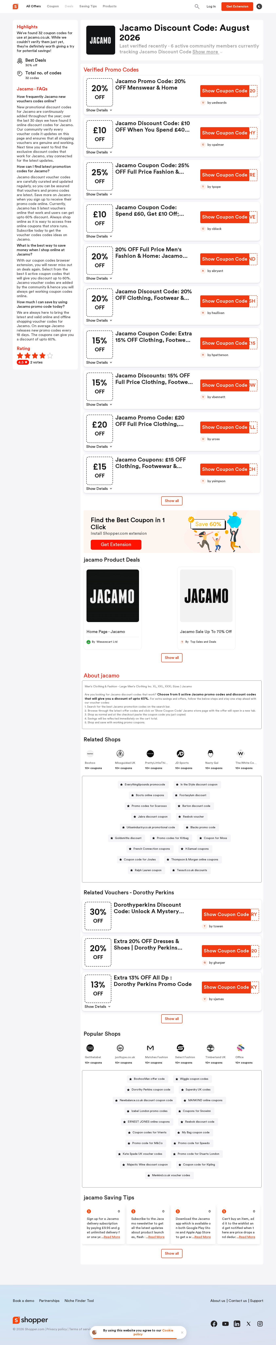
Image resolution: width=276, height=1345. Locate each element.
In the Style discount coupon (198, 784)
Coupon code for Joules (140, 859)
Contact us (238, 1301)
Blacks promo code (202, 827)
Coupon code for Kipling (199, 1164)
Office (239, 1057)
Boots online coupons (150, 795)
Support (256, 1301)
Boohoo (90, 763)
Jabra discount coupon (152, 816)
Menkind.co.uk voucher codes (171, 1175)
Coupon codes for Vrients (149, 1132)
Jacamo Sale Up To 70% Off (206, 632)
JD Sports (182, 763)
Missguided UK (125, 763)
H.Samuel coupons (197, 848)
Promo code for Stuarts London (198, 1154)
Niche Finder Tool (79, 1301)
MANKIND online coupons (205, 1100)
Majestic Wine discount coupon (147, 1164)
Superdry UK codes (198, 1089)
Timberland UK (215, 1057)
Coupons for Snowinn (197, 1111)
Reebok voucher (193, 816)
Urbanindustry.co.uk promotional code (151, 827)
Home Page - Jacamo (105, 632)
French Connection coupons (151, 848)
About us (217, 1301)
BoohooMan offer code (149, 1079)
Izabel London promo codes (149, 1111)
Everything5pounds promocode (145, 784)
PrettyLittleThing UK (159, 763)
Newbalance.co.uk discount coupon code (146, 1100)
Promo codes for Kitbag (173, 838)
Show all (172, 501)
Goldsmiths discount (128, 838)
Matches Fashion (156, 1057)
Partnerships (49, 1301)
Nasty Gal (211, 763)
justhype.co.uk (125, 1057)
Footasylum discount (192, 795)
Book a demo (23, 1301)
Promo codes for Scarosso (149, 806)
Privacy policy (56, 1329)
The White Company (249, 763)
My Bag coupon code (196, 1132)
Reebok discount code (199, 1121)
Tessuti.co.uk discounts (192, 870)
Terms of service (81, 1329)
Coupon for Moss (215, 838)
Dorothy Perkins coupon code (151, 1089)
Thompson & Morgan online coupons (194, 859)
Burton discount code (196, 806)
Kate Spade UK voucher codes (142, 1154)
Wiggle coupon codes (194, 1079)
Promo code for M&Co (147, 1143)
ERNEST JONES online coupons (149, 1121)
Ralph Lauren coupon (148, 870)
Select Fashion (185, 1057)
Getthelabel (93, 1057)
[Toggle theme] (259, 6)
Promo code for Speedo (194, 1143)
